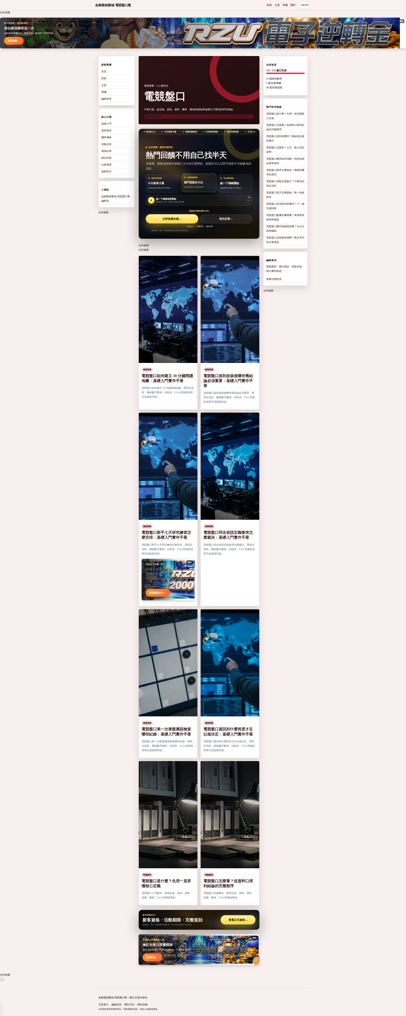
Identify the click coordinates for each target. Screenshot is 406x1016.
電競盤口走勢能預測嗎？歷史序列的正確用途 (285, 239)
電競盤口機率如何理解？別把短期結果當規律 (285, 161)
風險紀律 (106, 151)
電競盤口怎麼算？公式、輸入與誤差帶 (285, 149)
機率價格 (106, 137)
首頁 (103, 71)
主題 (277, 5)
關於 (293, 5)
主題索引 (103, 1004)
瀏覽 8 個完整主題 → (154, 116)
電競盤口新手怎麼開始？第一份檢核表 (285, 194)
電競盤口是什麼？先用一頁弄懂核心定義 (285, 116)
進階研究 (106, 171)
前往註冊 (226, 218)
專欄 (285, 5)
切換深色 (305, 5)
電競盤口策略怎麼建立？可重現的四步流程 (285, 183)
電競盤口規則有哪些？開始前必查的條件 (285, 138)
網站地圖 (142, 1004)
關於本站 (129, 1004)
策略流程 (106, 144)
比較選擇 (106, 164)
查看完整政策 (274, 279)
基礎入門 (106, 123)
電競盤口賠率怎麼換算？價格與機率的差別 (285, 172)
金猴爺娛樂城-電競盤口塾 (113, 5)
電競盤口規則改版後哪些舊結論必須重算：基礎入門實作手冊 (228, 381)
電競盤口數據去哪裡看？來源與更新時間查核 (285, 217)
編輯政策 (106, 98)
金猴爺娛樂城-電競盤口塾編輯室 (115, 198)
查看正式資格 (238, 919)
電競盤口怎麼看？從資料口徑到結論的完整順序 (285, 127)
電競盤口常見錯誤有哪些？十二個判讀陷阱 (285, 206)
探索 (269, 5)
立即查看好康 (172, 218)
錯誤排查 (106, 157)
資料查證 (106, 130)
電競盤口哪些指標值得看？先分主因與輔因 (285, 228)
